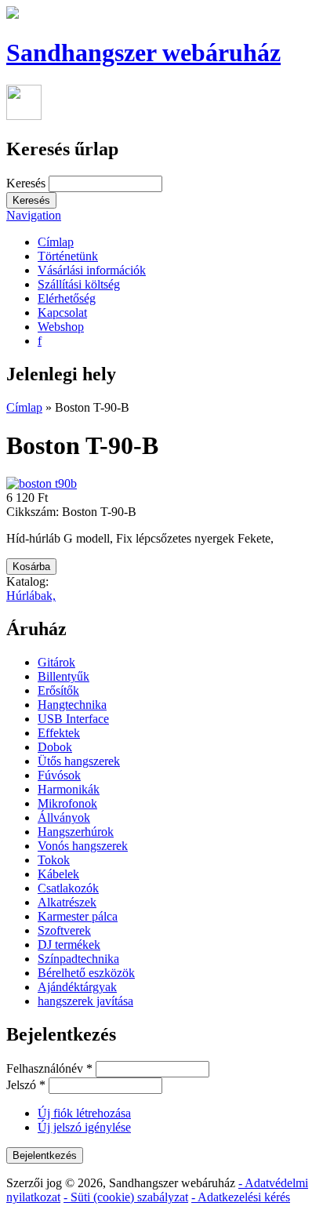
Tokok (54, 859)
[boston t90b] (41, 483)
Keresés (27, 183)
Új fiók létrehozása (84, 1113)
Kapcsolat (62, 312)
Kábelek (58, 874)
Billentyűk (63, 676)
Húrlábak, (31, 595)
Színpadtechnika (78, 958)
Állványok (64, 817)
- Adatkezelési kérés (240, 1197)
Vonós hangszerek (83, 845)
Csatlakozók (68, 888)
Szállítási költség (79, 284)
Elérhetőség (67, 298)
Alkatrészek (67, 902)
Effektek (59, 732)
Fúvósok (59, 775)
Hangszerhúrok (76, 831)
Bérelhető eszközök (86, 972)
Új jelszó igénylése (84, 1127)
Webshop (61, 326)
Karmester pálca (78, 916)
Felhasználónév (49, 1068)
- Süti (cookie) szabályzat (126, 1197)
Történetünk (68, 256)
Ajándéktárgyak (77, 987)
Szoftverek (64, 930)
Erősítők (58, 690)
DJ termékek (69, 944)
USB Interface (73, 718)
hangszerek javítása (85, 1001)
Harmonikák (69, 789)
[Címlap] (12, 14)
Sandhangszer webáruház (143, 52)
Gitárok (56, 662)
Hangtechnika (72, 704)
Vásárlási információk (92, 270)
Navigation (33, 215)
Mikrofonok (67, 803)
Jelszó (25, 1085)
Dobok (55, 747)
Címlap (56, 242)
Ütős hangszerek (79, 761)
